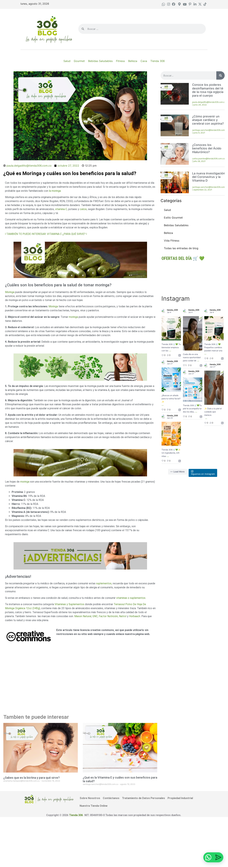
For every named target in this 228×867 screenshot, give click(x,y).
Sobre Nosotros (90, 798)
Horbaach (134, 616)
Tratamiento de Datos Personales (143, 798)
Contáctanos (111, 798)
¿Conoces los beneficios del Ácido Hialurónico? (206, 148)
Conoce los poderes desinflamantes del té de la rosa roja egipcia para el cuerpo (207, 90)
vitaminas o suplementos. (131, 597)
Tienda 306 (76, 815)
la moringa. (55, 190)
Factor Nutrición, (109, 616)
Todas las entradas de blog (181, 248)
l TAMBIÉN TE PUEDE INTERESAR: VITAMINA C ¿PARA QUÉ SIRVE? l (46, 234)
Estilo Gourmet (173, 217)
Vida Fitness (171, 240)
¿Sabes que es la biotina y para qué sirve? (31, 777)
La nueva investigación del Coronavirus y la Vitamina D (208, 177)
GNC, (95, 616)
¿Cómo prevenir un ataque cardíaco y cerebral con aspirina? (208, 120)
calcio (83, 209)
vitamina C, (61, 209)
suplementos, (104, 583)
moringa (73, 316)
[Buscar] (220, 75)
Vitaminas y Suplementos (69, 604)
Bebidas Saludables (176, 225)
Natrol (123, 616)
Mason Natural (82, 616)
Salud (167, 210)
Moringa (9, 292)
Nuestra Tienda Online (93, 805)
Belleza (168, 233)
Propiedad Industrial (180, 798)
